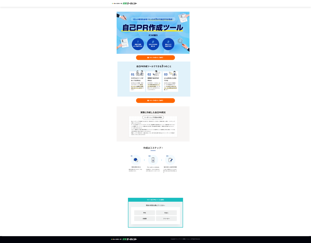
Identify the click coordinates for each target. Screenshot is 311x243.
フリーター (166, 218)
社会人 (166, 213)
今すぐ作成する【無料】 (156, 57)
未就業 (145, 218)
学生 (144, 213)
